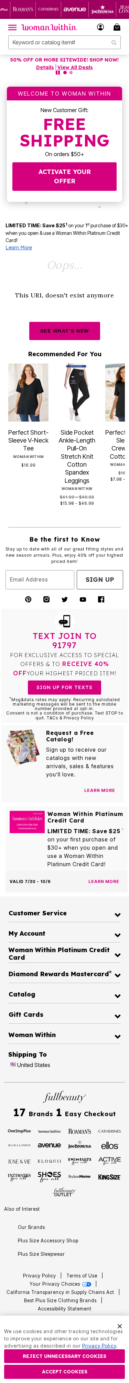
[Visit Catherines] (109, 1130)
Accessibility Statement (65, 1308)
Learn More (19, 247)
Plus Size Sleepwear (41, 1254)
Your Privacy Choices (56, 1284)
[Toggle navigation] (12, 27)
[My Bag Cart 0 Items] (118, 27)
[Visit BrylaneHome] (79, 1177)
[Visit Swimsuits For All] (79, 1160)
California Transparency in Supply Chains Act (61, 1292)
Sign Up (100, 580)
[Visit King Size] (109, 1177)
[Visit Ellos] (110, 1144)
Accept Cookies (64, 1372)
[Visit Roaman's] (79, 1130)
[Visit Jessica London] (19, 1144)
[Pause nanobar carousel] (58, 72)
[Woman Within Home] (49, 27)
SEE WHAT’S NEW (64, 331)
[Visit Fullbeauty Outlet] (64, 1191)
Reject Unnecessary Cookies (64, 1356)
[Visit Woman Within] (49, 1130)
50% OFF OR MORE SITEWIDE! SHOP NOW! (64, 60)
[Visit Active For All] (109, 1160)
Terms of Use (81, 1275)
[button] (101, 27)
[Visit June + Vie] (19, 1160)
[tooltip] (23, 9)
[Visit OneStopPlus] (19, 1130)
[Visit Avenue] (49, 1144)
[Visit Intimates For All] (19, 1177)
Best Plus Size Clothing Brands (61, 1300)
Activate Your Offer (65, 176)
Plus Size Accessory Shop (48, 1240)
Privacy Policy (39, 1275)
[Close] (120, 1325)
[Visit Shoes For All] (49, 1176)
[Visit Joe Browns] (79, 1144)
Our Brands (31, 1227)
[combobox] (64, 42)
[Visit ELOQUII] (49, 1160)
